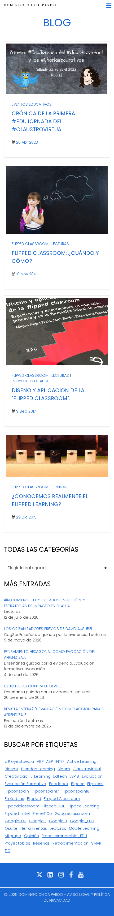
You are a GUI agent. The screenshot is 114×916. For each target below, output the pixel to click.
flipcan (78, 783)
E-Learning (40, 776)
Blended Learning (38, 769)
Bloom (64, 769)
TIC (7, 850)
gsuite (11, 828)
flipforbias (14, 798)
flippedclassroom (22, 806)
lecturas (58, 828)
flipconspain (17, 791)
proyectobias (17, 843)
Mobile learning (84, 828)
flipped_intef (17, 813)
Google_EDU (82, 821)
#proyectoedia (19, 761)
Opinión (59, 487)
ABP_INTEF (55, 761)
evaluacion (92, 776)
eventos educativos (32, 104)
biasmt (11, 769)
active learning (82, 761)
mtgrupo (13, 835)
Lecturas (60, 243)
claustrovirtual (87, 769)
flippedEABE (53, 806)
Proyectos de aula (30, 381)
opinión (31, 835)
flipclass (95, 783)
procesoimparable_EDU (64, 835)
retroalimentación (70, 843)
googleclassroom (72, 813)
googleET (58, 821)
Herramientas (33, 828)
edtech (60, 776)
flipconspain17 (45, 791)
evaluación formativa (25, 783)
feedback (58, 783)
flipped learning (83, 806)
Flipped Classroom (30, 243)
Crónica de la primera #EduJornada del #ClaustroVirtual (43, 121)
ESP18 (74, 776)
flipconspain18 (75, 791)
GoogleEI (37, 821)
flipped (34, 798)
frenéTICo (42, 813)
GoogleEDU (15, 821)
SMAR (96, 843)
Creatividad (16, 776)
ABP (40, 761)
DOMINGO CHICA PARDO (30, 5)
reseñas (41, 843)
